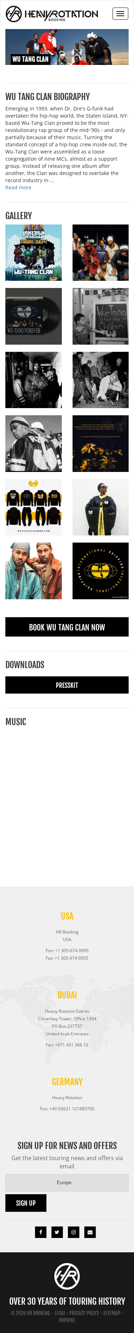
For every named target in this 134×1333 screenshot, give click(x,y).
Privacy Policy (84, 1313)
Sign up (26, 1203)
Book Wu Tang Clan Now (67, 627)
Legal (60, 1313)
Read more (18, 187)
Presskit (67, 685)
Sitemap (111, 1313)
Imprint (67, 1320)
